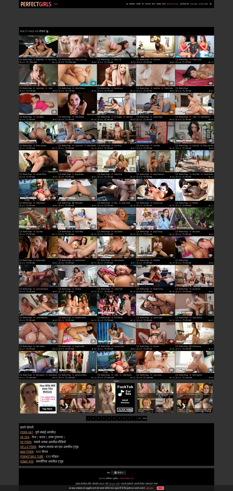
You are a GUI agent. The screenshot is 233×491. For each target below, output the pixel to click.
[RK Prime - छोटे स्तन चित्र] (155, 362)
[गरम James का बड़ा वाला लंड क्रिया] (155, 305)
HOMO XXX (27, 461)
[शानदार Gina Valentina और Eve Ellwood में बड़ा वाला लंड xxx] (116, 305)
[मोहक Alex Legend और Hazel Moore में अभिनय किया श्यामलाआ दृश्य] (38, 362)
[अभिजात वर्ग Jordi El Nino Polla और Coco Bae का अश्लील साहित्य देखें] (155, 132)
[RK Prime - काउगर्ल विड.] (194, 247)
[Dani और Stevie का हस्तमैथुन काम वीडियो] (77, 305)
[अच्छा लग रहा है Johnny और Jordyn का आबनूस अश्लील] (116, 276)
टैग (143, 4)
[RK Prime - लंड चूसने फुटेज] (77, 161)
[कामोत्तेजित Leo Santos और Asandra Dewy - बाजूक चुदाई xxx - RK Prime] (194, 276)
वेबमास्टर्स (149, 483)
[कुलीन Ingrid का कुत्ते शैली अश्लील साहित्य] (155, 161)
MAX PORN (26, 452)
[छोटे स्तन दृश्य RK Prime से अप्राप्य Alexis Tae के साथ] (116, 46)
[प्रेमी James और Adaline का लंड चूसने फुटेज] (155, 104)
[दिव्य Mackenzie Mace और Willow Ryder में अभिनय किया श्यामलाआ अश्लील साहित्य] (77, 362)
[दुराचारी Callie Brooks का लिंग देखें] (38, 190)
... (134, 418)
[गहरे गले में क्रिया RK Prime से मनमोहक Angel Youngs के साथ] (155, 219)
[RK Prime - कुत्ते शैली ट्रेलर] (77, 132)
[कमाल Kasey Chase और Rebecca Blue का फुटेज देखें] (194, 46)
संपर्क (156, 483)
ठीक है (160, 488)
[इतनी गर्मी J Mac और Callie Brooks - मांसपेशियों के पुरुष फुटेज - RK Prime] (116, 362)
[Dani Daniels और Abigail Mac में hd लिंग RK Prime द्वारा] (38, 46)
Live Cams (193, 4)
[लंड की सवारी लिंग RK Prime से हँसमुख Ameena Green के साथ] (116, 333)
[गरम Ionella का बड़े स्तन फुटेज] (77, 247)
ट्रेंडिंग (138, 4)
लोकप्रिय (132, 4)
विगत (164, 4)
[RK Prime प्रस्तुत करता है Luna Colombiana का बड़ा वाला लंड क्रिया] (38, 276)
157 (139, 418)
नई (127, 4)
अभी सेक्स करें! (184, 4)
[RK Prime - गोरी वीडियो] (194, 362)
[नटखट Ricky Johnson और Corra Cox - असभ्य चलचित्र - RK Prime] (194, 132)
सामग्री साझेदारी (127, 483)
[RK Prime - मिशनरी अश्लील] (155, 46)
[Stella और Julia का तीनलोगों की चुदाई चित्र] (155, 75)
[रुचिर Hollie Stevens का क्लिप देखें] (77, 75)
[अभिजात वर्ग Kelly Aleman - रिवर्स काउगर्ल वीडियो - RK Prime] (194, 333)
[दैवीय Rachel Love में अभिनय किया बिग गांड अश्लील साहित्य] (116, 75)
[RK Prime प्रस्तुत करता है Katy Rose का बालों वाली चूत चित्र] (116, 132)
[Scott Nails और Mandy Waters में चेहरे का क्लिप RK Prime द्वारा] (77, 219)
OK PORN (26, 442)
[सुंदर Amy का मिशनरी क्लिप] (116, 219)
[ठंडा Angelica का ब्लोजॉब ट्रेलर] (77, 333)
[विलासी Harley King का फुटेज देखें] (116, 161)
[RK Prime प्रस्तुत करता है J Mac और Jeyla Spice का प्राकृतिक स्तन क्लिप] (38, 75)
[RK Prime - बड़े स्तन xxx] (116, 104)
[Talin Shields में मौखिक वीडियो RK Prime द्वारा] (77, 104)
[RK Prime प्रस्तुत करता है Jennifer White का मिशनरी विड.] (38, 161)
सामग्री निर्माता (139, 483)
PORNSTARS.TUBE (31, 456)
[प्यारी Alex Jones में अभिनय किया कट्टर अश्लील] (194, 219)
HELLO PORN (28, 447)
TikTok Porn (203, 4)
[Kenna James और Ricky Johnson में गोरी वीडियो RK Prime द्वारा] (38, 132)
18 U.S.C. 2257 (114, 483)
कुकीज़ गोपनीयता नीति (83, 483)
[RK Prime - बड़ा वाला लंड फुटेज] (38, 247)
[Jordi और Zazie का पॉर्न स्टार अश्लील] (194, 305)
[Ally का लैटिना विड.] (77, 276)
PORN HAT (26, 432)
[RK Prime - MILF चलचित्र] (116, 247)
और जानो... (150, 488)
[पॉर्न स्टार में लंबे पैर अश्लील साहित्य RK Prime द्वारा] (194, 75)
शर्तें (107, 483)
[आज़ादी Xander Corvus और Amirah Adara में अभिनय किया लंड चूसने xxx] (155, 276)
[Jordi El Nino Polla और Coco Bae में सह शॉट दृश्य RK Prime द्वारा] (38, 219)
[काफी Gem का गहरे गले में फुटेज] (38, 333)
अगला (144, 418)
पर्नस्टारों (148, 4)
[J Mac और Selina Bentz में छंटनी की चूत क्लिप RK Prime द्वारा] (194, 104)
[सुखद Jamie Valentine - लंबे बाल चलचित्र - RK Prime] (38, 305)
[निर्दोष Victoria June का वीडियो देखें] (155, 190)
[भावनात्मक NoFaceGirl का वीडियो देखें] (77, 190)
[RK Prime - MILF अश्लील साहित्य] (194, 161)
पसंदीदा (158, 4)
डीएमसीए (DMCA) (98, 483)
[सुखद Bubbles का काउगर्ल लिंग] (194, 190)
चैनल (153, 4)
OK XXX (24, 437)
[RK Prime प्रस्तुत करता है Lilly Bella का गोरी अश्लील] (155, 247)
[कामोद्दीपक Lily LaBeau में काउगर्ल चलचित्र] (38, 104)
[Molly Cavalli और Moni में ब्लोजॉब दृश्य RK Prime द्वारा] (116, 190)
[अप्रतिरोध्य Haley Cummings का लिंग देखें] (77, 46)
